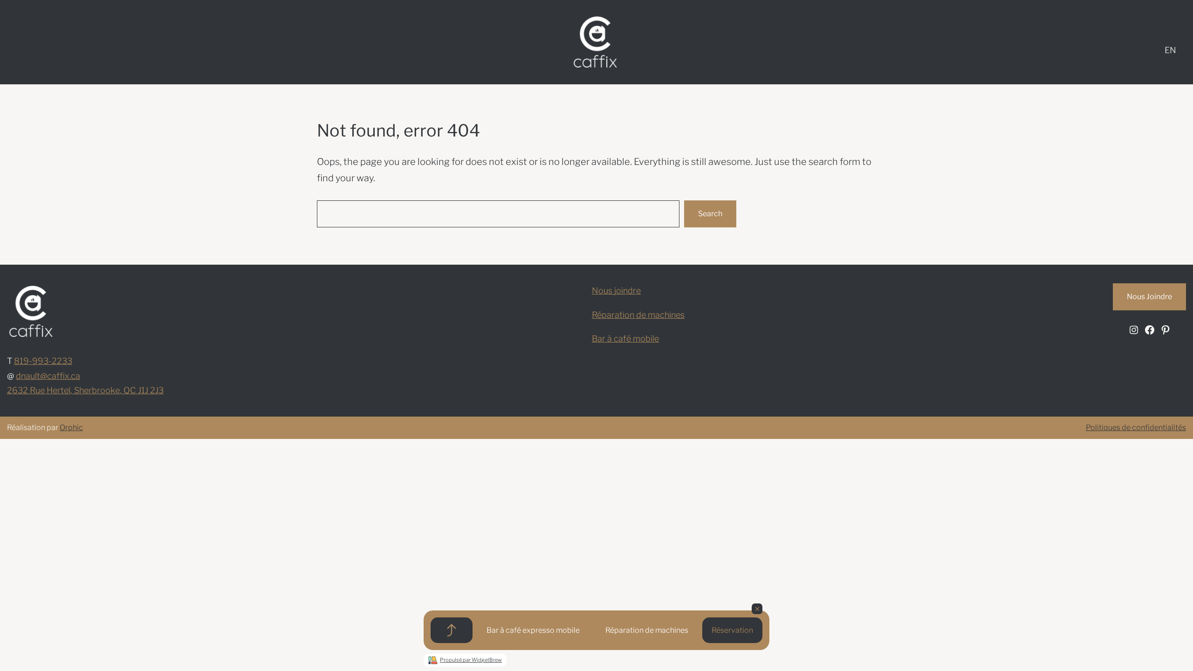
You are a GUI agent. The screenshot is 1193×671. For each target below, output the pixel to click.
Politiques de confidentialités (1136, 427)
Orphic (71, 427)
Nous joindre (616, 290)
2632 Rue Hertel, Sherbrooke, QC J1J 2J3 (85, 390)
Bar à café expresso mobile (533, 630)
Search (710, 213)
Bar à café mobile (625, 338)
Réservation (732, 630)
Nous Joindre (1149, 296)
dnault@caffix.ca (48, 376)
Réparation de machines (646, 630)
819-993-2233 (43, 361)
